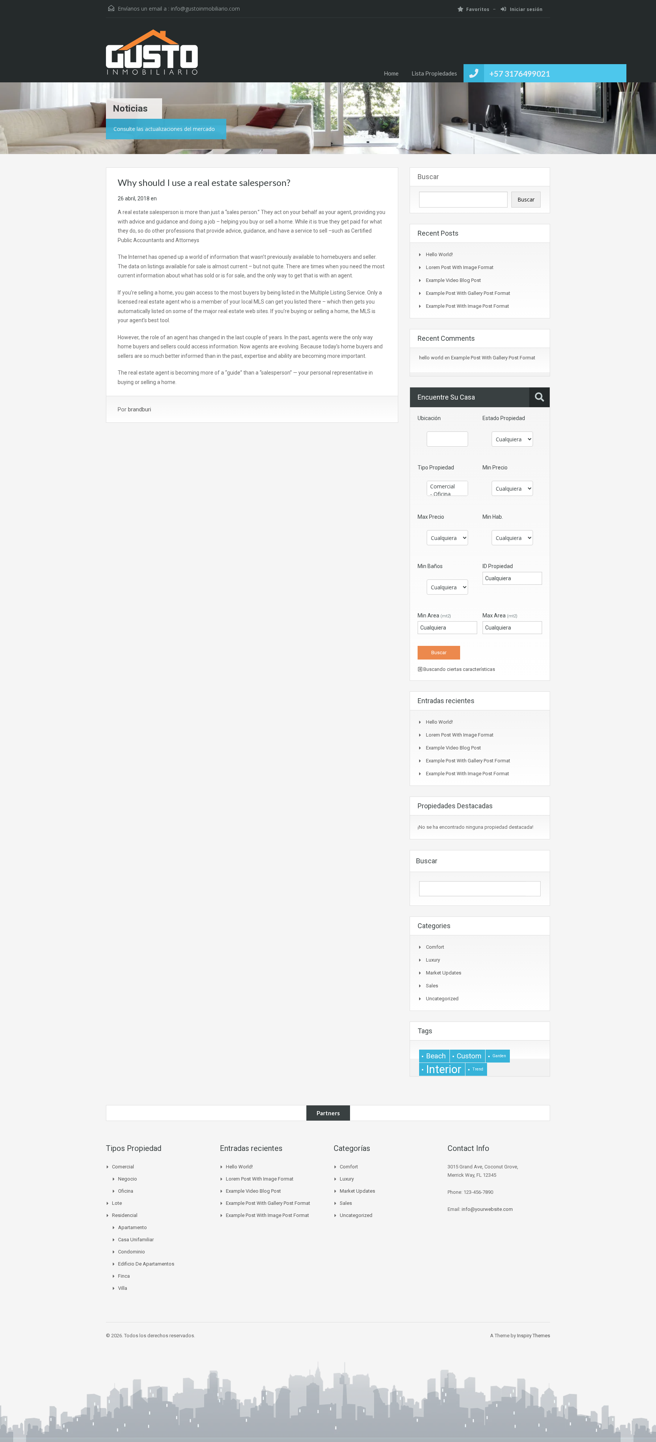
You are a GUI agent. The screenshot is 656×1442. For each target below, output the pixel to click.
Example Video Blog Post (453, 280)
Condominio (131, 1252)
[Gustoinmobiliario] (152, 55)
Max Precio (431, 517)
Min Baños (430, 566)
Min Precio (495, 467)
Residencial (124, 1215)
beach (436, 1056)
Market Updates (443, 973)
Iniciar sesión (525, 9)
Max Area (500, 615)
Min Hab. (493, 517)
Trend (477, 1069)
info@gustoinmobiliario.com (205, 8)
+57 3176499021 (519, 73)
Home (391, 73)
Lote (117, 1203)
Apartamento (132, 1227)
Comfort (435, 947)
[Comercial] (447, 486)
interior (443, 1069)
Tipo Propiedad (436, 467)
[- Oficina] (447, 494)
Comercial (123, 1167)
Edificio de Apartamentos (146, 1264)
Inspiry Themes (533, 1335)
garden (499, 1055)
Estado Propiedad (504, 418)
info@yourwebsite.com (487, 1209)
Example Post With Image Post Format (467, 306)
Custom (469, 1056)
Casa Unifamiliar (136, 1239)
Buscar (428, 177)
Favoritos (477, 9)
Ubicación (429, 418)
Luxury (433, 960)
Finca (124, 1276)
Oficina (125, 1191)
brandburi (139, 409)
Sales (432, 986)
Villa (122, 1288)
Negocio (127, 1179)
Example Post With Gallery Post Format (468, 293)
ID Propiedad (498, 566)
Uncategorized (442, 998)
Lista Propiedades (434, 73)
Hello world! (439, 254)
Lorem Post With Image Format (460, 267)
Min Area (434, 615)
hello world (431, 357)
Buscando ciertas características (458, 669)
